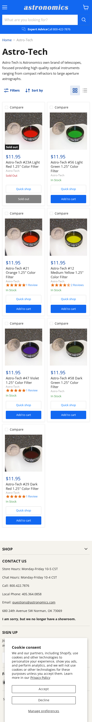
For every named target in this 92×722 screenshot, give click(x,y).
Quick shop (23, 189)
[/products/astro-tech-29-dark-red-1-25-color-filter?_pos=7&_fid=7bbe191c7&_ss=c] (23, 453)
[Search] (84, 20)
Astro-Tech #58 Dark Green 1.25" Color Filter (66, 382)
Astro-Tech (12, 171)
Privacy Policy (40, 677)
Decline (43, 700)
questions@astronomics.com (33, 602)
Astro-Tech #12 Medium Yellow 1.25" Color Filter (67, 272)
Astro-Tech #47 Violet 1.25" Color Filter (22, 380)
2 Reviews (77, 285)
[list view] (85, 90)
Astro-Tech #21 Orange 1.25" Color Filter (21, 272)
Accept (44, 689)
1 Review (32, 285)
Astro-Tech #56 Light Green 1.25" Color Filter (67, 166)
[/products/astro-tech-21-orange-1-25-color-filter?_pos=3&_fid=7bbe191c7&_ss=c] (23, 237)
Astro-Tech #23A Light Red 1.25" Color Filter (23, 164)
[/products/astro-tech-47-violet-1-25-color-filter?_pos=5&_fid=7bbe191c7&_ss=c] (23, 347)
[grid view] (75, 90)
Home (7, 40)
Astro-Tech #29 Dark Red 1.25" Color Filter (22, 486)
